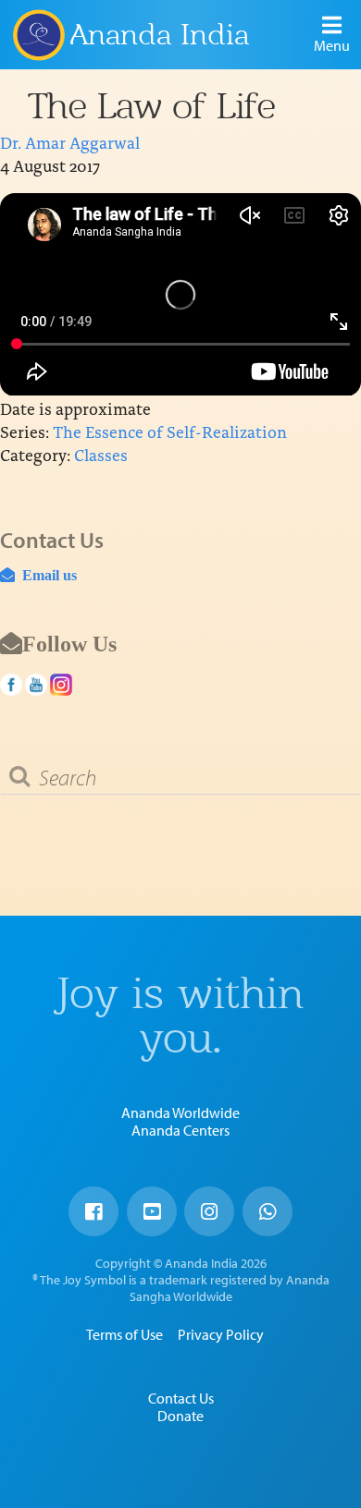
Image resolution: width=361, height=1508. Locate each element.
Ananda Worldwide (180, 1112)
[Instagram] (209, 1211)
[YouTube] (152, 1211)
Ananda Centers (180, 1130)
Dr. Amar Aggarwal (70, 141)
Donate (180, 1415)
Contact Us (181, 1398)
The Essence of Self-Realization (170, 431)
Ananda (38, 34)
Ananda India (159, 35)
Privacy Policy (221, 1334)
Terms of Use (124, 1334)
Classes (101, 454)
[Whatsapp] (268, 1211)
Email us (46, 574)
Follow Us (69, 643)
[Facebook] (93, 1211)
